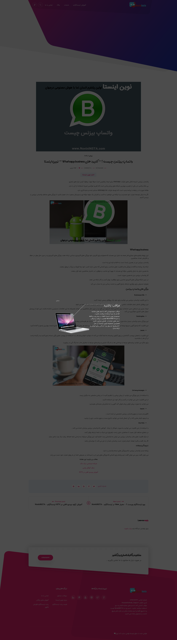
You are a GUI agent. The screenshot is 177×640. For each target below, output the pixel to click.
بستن (57, 300)
